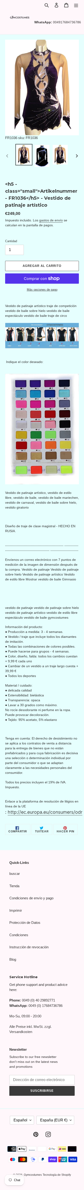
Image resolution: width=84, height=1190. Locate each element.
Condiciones (18, 935)
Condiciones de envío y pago (31, 898)
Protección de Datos (24, 923)
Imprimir (15, 910)
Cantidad (11, 241)
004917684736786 (67, 22)
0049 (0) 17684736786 (45, 1006)
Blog (12, 959)
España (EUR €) (53, 1120)
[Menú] (76, 5)
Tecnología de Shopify (57, 1174)
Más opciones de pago (42, 289)
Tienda (14, 886)
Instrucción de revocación (29, 947)
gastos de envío (51, 220)
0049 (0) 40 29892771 (38, 1000)
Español (20, 1120)
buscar (14, 874)
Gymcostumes (33, 1174)
